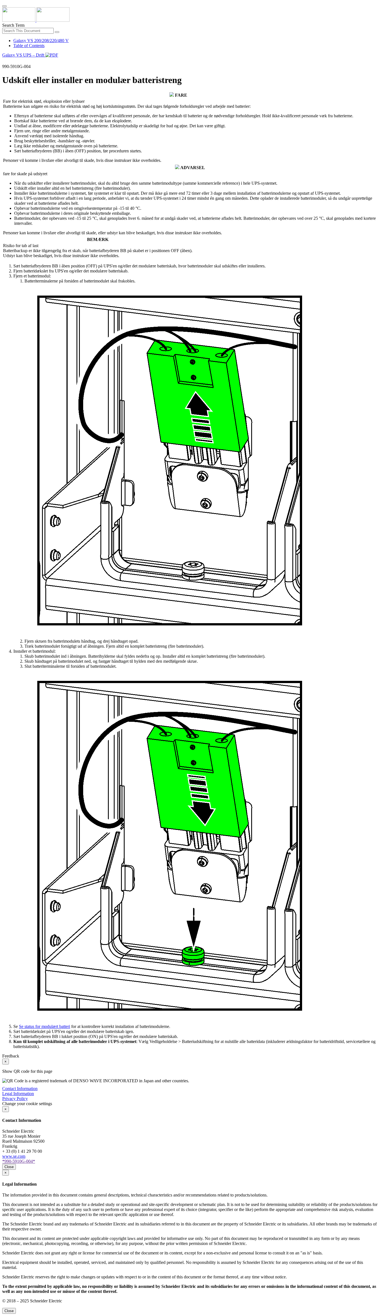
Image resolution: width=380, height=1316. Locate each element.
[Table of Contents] (4, 61)
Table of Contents (29, 45)
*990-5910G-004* (18, 1161)
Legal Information (18, 1093)
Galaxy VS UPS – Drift (23, 55)
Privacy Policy (15, 1098)
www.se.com (13, 1156)
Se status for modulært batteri (44, 1026)
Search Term (13, 25)
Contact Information (20, 1088)
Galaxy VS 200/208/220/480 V (41, 40)
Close (9, 1167)
